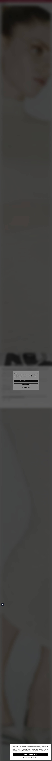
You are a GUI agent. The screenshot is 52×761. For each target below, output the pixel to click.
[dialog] (30, 752)
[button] (30, 757)
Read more (36, 751)
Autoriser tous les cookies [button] (30, 754)
